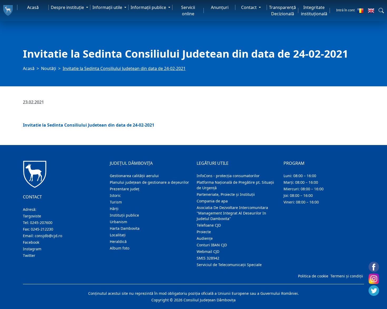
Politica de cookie (313, 275)
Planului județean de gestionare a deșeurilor (149, 182)
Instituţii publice (124, 215)
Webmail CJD (208, 251)
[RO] (360, 10)
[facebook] (374, 267)
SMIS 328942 (208, 258)
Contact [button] (249, 7)
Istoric (115, 195)
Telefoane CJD (209, 225)
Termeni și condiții (346, 275)
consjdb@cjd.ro (48, 235)
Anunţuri (220, 7)
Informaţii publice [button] (149, 7)
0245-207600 (41, 222)
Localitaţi (118, 234)
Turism (116, 202)
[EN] (371, 10)
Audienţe (205, 238)
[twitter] (374, 290)
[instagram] (374, 278)
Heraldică (118, 241)
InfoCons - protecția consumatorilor (228, 175)
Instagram (32, 248)
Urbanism (118, 221)
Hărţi (114, 208)
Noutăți (48, 68)
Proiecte (204, 231)
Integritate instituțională (314, 10)
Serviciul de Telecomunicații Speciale (229, 264)
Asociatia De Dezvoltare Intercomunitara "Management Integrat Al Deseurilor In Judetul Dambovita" (232, 213)
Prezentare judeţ (124, 188)
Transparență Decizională (282, 10)
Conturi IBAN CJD (212, 244)
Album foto (119, 248)
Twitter (29, 255)
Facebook (31, 242)
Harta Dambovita (125, 228)
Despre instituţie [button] (68, 7)
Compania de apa (212, 200)
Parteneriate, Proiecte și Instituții (226, 194)
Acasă (33, 7)
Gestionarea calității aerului (134, 175)
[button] (381, 10)
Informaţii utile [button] (107, 7)
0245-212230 (42, 229)
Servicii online (188, 10)
